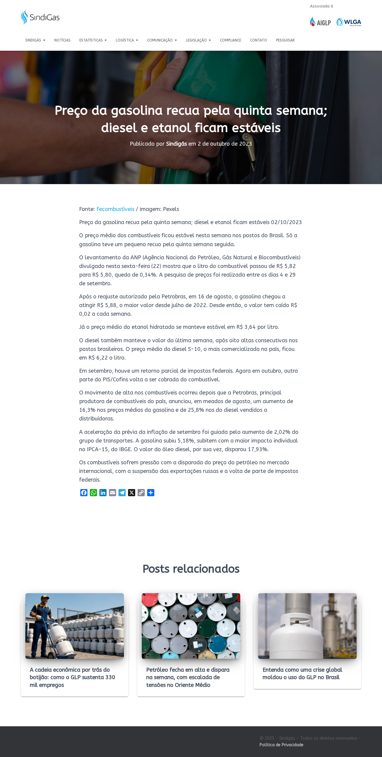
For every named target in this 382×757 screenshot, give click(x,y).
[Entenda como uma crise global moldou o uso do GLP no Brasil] (307, 625)
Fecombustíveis (115, 209)
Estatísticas (91, 40)
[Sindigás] (40, 17)
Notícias (62, 40)
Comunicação (160, 40)
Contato (258, 40)
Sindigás (33, 40)
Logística (125, 40)
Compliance (230, 40)
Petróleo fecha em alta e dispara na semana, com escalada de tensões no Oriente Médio (187, 677)
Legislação (197, 40)
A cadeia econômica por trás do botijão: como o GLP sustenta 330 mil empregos (72, 677)
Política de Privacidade (282, 744)
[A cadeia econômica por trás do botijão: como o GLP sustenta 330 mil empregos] (74, 625)
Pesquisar (285, 40)
